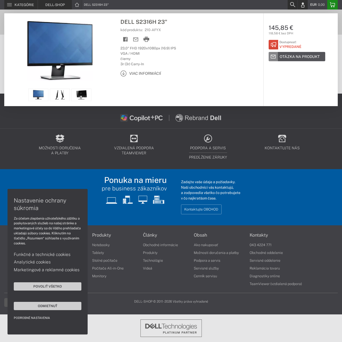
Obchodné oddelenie (266, 253)
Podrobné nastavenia (32, 318)
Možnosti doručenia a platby (216, 253)
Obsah (200, 235)
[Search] (292, 5)
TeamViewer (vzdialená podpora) (276, 284)
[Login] (303, 5)
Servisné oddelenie (265, 260)
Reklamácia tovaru (265, 268)
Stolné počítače (104, 260)
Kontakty (259, 235)
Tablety (98, 253)
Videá (147, 268)
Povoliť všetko (47, 286)
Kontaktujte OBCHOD (201, 209)
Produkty (101, 235)
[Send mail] (136, 39)
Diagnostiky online (265, 276)
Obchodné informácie (160, 245)
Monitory (99, 276)
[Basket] (332, 5)
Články (150, 235)
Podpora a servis (207, 260)
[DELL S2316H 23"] (59, 51)
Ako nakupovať (206, 245)
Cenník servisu (205, 276)
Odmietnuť (47, 306)
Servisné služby (206, 268)
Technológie (153, 260)
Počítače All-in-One (108, 268)
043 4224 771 (261, 245)
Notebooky (101, 245)
